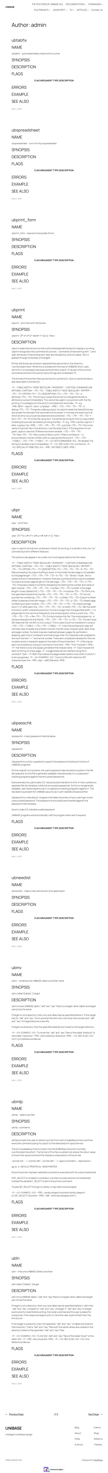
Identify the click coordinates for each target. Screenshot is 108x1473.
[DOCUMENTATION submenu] (85, 4)
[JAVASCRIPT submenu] (66, 10)
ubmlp (17, 1101)
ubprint (18, 310)
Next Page (95, 1414)
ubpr (16, 510)
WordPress (98, 1460)
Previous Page (14, 1414)
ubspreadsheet (26, 130)
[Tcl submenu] (73, 10)
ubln (16, 1258)
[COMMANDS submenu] (102, 4)
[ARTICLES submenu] (88, 10)
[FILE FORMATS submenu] (49, 10)
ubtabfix (19, 40)
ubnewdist (21, 877)
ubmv (17, 967)
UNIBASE (9, 6)
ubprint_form (24, 220)
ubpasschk (22, 723)
